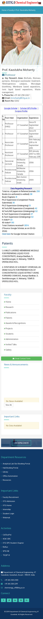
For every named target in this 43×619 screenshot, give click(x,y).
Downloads (21, 443)
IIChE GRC (7, 539)
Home (4, 10)
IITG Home (7, 505)
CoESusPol (7, 535)
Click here (6, 234)
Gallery (8, 350)
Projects (9, 328)
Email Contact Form (22, 358)
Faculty (11, 10)
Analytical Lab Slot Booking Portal (16, 464)
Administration (11, 339)
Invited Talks (11, 344)
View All (9, 405)
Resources (7, 480)
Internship (7, 509)
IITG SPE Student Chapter (13, 543)
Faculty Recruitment (11, 497)
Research (9, 307)
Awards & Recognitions (15, 323)
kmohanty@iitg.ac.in (20, 98)
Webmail (6, 517)
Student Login (8, 513)
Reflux (5, 547)
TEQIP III (6, 555)
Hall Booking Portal (10, 468)
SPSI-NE (6, 551)
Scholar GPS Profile (28, 108)
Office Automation (10, 476)
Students (9, 334)
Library (5, 472)
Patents (8, 318)
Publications (10, 312)
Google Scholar (10, 108)
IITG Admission (9, 501)
